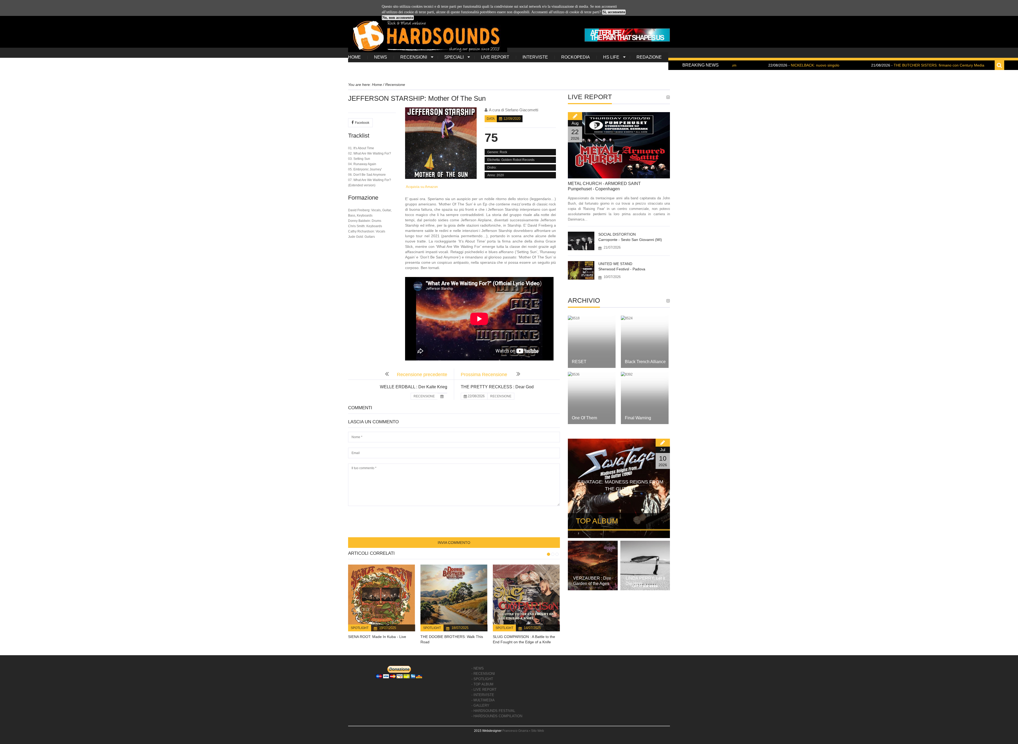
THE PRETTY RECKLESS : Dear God (497, 387)
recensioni (413, 57)
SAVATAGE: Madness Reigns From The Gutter (620, 485)
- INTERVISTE (482, 695)
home (354, 57)
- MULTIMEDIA (483, 700)
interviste (535, 57)
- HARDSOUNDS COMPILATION (496, 716)
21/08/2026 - (884, 65)
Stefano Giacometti (521, 110)
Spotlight (359, 628)
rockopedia (575, 57)
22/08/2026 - (760, 65)
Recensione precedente (422, 374)
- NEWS (477, 668)
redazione (649, 57)
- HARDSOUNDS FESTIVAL (493, 711)
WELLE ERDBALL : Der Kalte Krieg (413, 387)
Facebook (362, 123)
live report (495, 57)
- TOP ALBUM (482, 684)
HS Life (611, 57)
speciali (454, 57)
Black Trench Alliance (645, 361)
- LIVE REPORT (484, 690)
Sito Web (537, 731)
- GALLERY (480, 705)
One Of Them (584, 418)
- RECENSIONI (483, 674)
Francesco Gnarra (515, 731)
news (380, 57)
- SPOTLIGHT (482, 679)
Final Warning (638, 418)
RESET (579, 361)
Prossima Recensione (484, 374)
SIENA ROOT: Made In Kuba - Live (377, 637)
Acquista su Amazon (421, 187)
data (491, 119)
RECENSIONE (424, 396)
